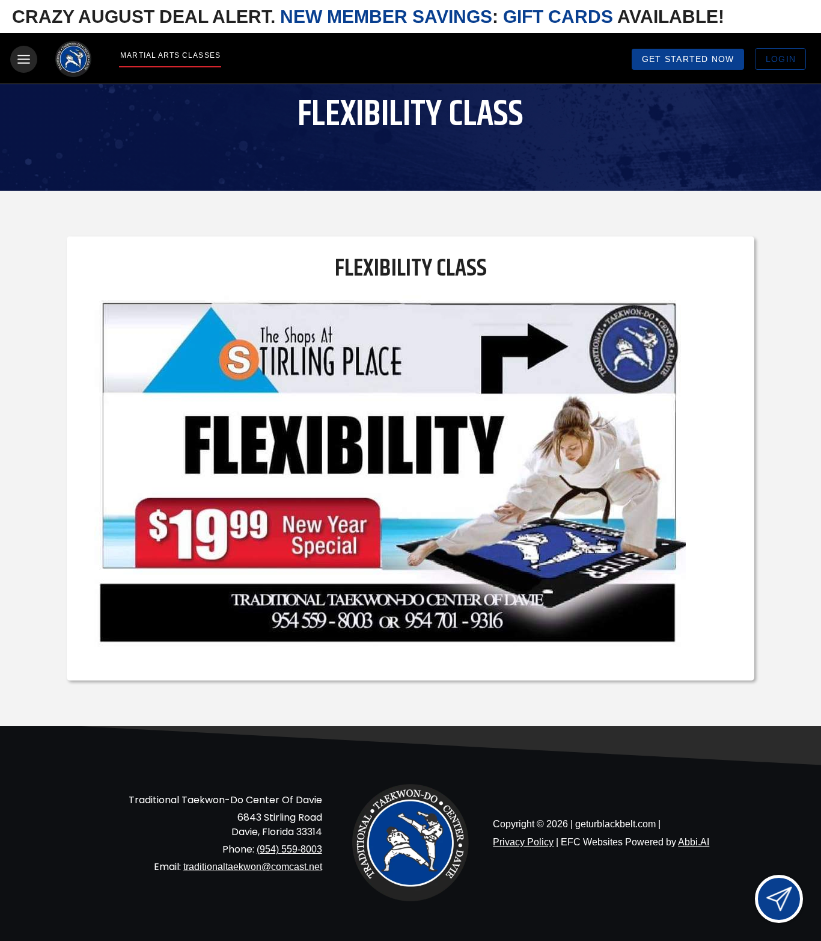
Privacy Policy (523, 842)
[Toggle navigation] (23, 59)
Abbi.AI (693, 842)
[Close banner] (794, 16)
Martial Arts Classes (170, 55)
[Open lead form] (779, 899)
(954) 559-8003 (289, 849)
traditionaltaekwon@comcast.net (252, 867)
